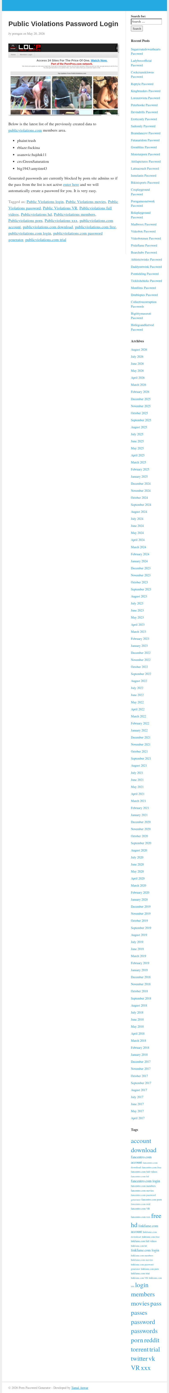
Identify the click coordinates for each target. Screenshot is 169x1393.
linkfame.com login (145, 1250)
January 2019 (139, 970)
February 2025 (140, 469)
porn (137, 1339)
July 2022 (137, 688)
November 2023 (141, 575)
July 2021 (137, 773)
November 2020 (141, 829)
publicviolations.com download (48, 226)
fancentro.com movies (142, 1190)
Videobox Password (143, 231)
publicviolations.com (25, 130)
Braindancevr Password (145, 133)
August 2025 (139, 427)
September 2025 (141, 420)
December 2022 (141, 653)
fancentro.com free (151, 1167)
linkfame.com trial (140, 1273)
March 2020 (138, 885)
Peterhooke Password (144, 105)
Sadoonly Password (143, 126)
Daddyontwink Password (146, 267)
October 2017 (139, 1076)
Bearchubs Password (144, 252)
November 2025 (141, 406)
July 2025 (137, 434)
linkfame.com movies (142, 1259)
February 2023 (140, 639)
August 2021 (139, 765)
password (143, 1321)
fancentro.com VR (140, 1208)
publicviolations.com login (29, 233)
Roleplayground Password (141, 214)
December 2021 (141, 737)
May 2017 (137, 1111)
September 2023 (141, 589)
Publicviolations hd (36, 214)
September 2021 (141, 758)
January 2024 (139, 561)
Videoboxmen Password (146, 238)
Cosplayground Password (140, 191)
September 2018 (141, 998)
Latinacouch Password (145, 168)
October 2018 (139, 991)
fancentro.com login (145, 1180)
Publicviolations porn (25, 220)
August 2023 (139, 596)
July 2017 (137, 1097)
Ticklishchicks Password (146, 281)
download (143, 1149)
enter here (71, 184)
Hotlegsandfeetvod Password (142, 327)
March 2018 (138, 1040)
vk (152, 1358)
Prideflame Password (144, 245)
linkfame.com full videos (143, 1241)
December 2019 (141, 906)
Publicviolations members (74, 214)
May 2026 (137, 370)
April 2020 (138, 878)
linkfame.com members (142, 1255)
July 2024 (137, 519)
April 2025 (138, 455)
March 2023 (138, 631)
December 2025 (141, 399)
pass (155, 1303)
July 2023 (137, 603)
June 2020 (137, 864)
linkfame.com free (151, 1236)
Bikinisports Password (145, 182)
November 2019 (141, 913)
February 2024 (140, 554)
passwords (144, 1330)
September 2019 (141, 928)
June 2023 (137, 610)
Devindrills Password (144, 112)
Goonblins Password (144, 147)
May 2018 (137, 1026)
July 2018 (137, 1012)
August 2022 (139, 681)
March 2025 (138, 462)
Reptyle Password (142, 84)
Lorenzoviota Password (145, 98)
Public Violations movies (86, 201)
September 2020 (141, 843)
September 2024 (141, 504)
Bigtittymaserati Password (141, 315)
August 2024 (139, 512)
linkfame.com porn (150, 1268)
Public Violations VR (60, 207)
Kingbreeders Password (145, 91)
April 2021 (138, 794)
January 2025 (139, 476)
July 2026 (137, 356)
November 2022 (141, 660)
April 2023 (138, 624)
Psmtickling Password (145, 274)
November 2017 (141, 1069)
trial (154, 1349)
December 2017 (141, 1061)
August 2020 (139, 850)
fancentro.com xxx (140, 1217)
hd (134, 1224)
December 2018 (141, 977)
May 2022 (137, 702)
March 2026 (138, 385)
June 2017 (137, 1104)
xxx (146, 1367)
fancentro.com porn (151, 1199)
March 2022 (138, 716)
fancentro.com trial (140, 1204)
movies (140, 1303)
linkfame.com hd (139, 1245)
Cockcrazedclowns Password (142, 74)
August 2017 (139, 1090)
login (142, 1284)
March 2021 (138, 801)
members (143, 1294)
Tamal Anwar (79, 1388)
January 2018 (139, 1054)
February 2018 (140, 1047)
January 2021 (139, 815)
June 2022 (137, 695)
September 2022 (141, 674)
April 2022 (138, 709)
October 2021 (139, 751)
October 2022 (139, 667)
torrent (140, 1349)
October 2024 (139, 497)
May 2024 (137, 533)
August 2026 (139, 349)
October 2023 (139, 582)
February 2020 (140, 892)
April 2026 (138, 377)
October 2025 (139, 413)
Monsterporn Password (145, 154)
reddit (151, 1339)
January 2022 (139, 730)
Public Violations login (45, 201)
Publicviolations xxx (61, 220)
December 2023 (141, 568)
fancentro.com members (143, 1186)
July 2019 (137, 942)
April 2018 (138, 1033)
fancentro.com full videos (144, 1171)
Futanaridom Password (145, 140)
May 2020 (137, 871)
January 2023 (139, 646)
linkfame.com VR (139, 1277)
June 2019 (137, 949)
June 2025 (137, 441)
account (141, 1140)
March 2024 (138, 547)
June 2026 (137, 363)
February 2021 (140, 808)
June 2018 (137, 1019)
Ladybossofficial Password (141, 62)
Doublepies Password (144, 295)
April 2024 (138, 540)
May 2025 (137, 448)
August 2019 (139, 935)
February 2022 (140, 723)
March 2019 (138, 956)
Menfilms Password (143, 288)
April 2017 (138, 1118)
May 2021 (137, 787)
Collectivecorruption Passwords (143, 304)
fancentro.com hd (140, 1176)
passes (139, 1312)
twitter (139, 1358)
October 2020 (139, 836)
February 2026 (140, 392)
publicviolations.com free (95, 226)
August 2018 (139, 1005)
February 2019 (140, 963)
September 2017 (141, 1083)
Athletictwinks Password (146, 259)
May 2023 (137, 617)
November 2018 (141, 984)
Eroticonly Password (144, 119)
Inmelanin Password (143, 175)
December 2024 (141, 483)
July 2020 (137, 857)
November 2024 (141, 490)
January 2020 (139, 899)
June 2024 (137, 526)
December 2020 (141, 822)
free (156, 1215)
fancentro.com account (141, 1159)
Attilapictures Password (146, 161)
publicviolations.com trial (45, 239)
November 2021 (141, 744)
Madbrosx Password (143, 224)
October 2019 (139, 920)
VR (135, 1367)
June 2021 (137, 780)
